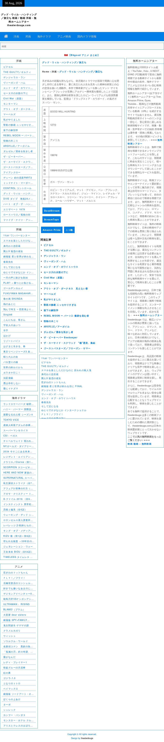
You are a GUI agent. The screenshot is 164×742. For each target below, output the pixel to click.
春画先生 (46, 402)
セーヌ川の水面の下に (56, 272)
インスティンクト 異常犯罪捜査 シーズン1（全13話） (18, 504)
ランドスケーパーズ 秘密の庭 (18, 404)
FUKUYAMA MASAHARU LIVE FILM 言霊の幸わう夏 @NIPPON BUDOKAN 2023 (18, 293)
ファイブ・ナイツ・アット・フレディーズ (16, 220)
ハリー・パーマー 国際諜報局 (18, 409)
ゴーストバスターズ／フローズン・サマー (67, 348)
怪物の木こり (51, 321)
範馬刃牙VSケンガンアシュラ (18, 599)
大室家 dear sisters (14, 614)
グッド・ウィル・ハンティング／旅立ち (64, 62)
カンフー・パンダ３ (14, 715)
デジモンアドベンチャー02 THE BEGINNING (18, 593)
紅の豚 (7, 672)
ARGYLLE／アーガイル (57, 326)
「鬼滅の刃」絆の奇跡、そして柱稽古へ (18, 651)
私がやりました (52, 299)
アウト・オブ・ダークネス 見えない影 (66, 288)
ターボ (7, 704)
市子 (5, 330)
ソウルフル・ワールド (15, 641)
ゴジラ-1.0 (9, 678)
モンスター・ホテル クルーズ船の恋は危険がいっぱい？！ (18, 720)
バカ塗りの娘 (10, 362)
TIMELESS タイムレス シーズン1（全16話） (18, 557)
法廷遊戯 (8, 377)
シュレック (9, 709)
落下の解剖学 (51, 310)
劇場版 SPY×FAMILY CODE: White (15, 620)
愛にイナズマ (10, 388)
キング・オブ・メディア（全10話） (16, 530)
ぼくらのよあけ (12, 699)
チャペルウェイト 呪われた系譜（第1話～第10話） (18, 441)
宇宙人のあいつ (12, 325)
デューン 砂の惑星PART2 (17, 177)
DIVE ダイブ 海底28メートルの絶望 (18, 198)
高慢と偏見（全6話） (15, 509)
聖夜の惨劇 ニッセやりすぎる (60, 305)
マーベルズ (50, 294)
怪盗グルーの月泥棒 (14, 667)
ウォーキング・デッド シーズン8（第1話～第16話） (18, 514)
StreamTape (51, 219)
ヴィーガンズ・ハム (55, 261)
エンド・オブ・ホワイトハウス (61, 267)
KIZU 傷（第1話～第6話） (18, 535)
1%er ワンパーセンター (54, 358)
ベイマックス (10, 688)
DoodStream (52, 210)
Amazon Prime (52, 229)
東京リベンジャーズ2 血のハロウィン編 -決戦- (18, 351)
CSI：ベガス (10, 435)
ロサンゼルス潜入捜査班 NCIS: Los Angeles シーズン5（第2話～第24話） (17, 520)
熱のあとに (9, 304)
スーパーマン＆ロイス (15, 430)
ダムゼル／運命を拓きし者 (58, 332)
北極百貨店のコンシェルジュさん (18, 583)
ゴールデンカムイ (13, 288)
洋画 (16, 36)
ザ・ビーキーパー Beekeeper (61, 337)
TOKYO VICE (11, 419)
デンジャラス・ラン (55, 256)
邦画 (28, 36)
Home (45, 71)
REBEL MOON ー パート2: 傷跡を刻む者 (66, 315)
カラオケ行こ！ (12, 372)
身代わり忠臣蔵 (50, 374)
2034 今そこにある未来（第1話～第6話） (16, 451)
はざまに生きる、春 (14, 346)
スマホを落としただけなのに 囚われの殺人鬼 (66, 370)
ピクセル (49, 245)
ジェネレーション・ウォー (18, 546)
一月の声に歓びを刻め (15, 277)
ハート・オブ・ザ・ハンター (18, 204)
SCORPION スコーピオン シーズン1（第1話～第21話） (18, 467)
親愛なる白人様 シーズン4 (18, 414)
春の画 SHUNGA (12, 298)
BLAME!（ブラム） (14, 609)
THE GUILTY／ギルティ (57, 250)
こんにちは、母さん (14, 319)
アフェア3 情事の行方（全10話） (18, 488)
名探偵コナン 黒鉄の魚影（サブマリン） (18, 646)
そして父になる (50, 406)
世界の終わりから (13, 367)
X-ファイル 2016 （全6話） (16, 499)
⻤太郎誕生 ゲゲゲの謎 (16, 625)
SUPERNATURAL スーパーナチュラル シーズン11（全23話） (17, 478)
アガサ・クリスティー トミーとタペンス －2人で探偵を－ (18, 493)
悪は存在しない (12, 383)
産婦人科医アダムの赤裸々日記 (18, 425)
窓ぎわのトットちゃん (53, 382)
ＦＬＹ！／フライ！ (52, 414)
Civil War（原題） (54, 277)
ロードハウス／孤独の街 (16, 214)
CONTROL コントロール (17, 188)
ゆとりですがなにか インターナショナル (64, 410)
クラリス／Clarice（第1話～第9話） (18, 462)
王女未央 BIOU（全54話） (18, 551)
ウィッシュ (9, 635)
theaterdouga (87, 738)
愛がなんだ (9, 657)
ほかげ (7, 335)
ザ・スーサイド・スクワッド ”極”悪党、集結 (69, 343)
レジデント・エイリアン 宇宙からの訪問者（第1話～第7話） (18, 456)
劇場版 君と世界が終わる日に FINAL (62, 386)
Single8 (7, 314)
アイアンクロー (12, 172)
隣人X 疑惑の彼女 (51, 378)
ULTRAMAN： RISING (16, 604)
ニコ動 (69, 229)
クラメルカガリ (12, 630)
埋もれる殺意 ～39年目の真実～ (17, 541)
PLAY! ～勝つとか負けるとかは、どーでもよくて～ (18, 283)
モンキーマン (51, 283)
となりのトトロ (12, 683)
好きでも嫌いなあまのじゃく (18, 588)
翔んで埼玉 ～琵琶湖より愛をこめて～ (18, 309)
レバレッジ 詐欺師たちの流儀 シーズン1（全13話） (18, 525)
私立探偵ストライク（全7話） (17, 483)
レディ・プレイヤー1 (15, 662)
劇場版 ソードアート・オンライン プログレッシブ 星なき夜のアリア (18, 694)
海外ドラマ (44, 36)
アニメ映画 (64, 36)
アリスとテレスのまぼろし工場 (18, 725)
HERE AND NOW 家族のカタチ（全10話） (18, 472)
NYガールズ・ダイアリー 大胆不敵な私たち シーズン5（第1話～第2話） (18, 446)
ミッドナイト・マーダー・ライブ (18, 183)
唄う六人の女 (10, 356)
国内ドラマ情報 (86, 36)
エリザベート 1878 (14, 209)
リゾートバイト (12, 340)
